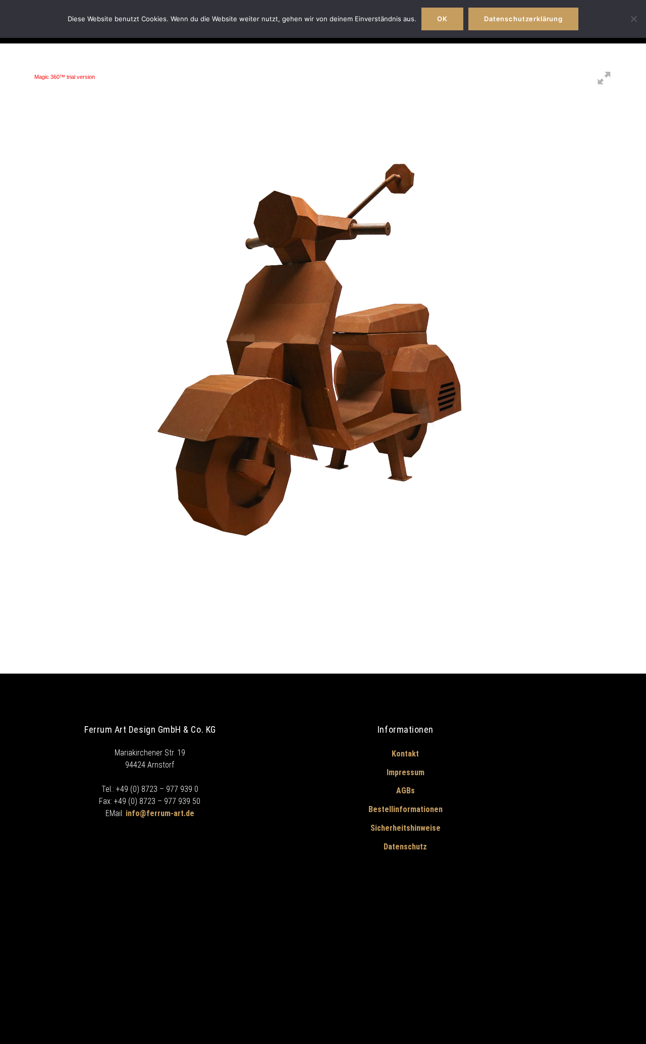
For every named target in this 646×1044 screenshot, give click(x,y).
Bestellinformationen (405, 809)
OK (442, 19)
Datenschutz (405, 846)
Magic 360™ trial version (64, 77)
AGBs (405, 790)
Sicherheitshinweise (405, 828)
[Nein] (633, 19)
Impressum (405, 772)
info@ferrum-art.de (160, 813)
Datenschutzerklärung (523, 19)
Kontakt (405, 753)
